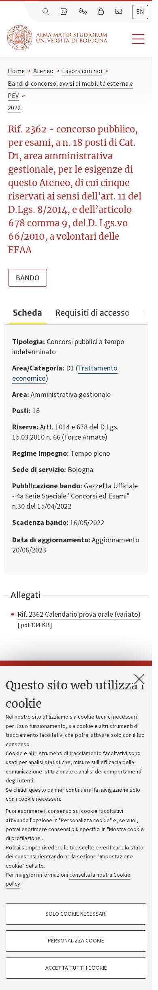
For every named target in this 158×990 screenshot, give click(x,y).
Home (16, 71)
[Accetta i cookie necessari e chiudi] (139, 678)
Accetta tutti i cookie (76, 968)
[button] (130, 39)
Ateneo (43, 71)
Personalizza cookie (76, 941)
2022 (14, 108)
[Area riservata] (101, 11)
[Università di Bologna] (58, 37)
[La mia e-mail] (119, 11)
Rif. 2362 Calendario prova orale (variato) (79, 614)
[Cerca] (47, 11)
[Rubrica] (64, 11)
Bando (27, 278)
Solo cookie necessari (76, 914)
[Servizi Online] (83, 11)
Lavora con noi (82, 71)
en (140, 11)
